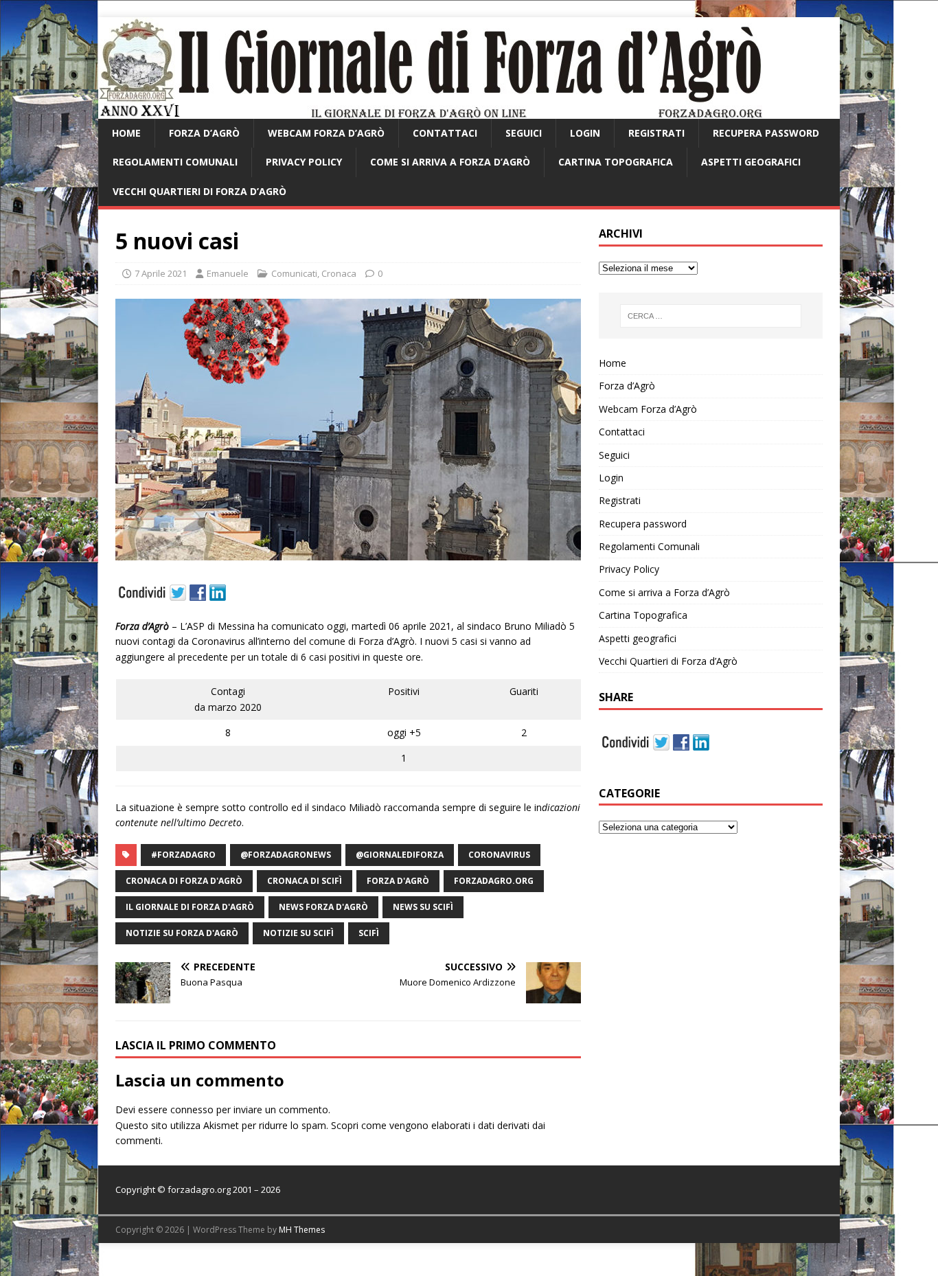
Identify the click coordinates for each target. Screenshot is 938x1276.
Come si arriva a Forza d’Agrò (450, 161)
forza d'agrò (398, 881)
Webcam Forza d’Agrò (326, 132)
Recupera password (766, 132)
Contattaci (445, 132)
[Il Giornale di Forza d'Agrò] (430, 110)
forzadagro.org (494, 881)
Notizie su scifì (298, 933)
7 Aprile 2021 (161, 273)
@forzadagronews (285, 855)
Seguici (523, 132)
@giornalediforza (400, 855)
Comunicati (294, 273)
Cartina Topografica (615, 161)
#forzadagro (183, 855)
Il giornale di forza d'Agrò (190, 907)
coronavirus (499, 855)
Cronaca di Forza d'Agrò (184, 881)
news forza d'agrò (323, 907)
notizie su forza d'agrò (182, 933)
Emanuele (228, 273)
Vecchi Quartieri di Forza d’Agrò (199, 191)
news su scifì (423, 907)
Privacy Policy (304, 161)
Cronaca (338, 273)
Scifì (368, 933)
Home (126, 132)
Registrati (656, 132)
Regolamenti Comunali (175, 161)
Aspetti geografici (751, 161)
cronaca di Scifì (304, 881)
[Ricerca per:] (711, 316)
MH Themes (302, 1229)
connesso (192, 1109)
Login (585, 132)
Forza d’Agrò (204, 132)
